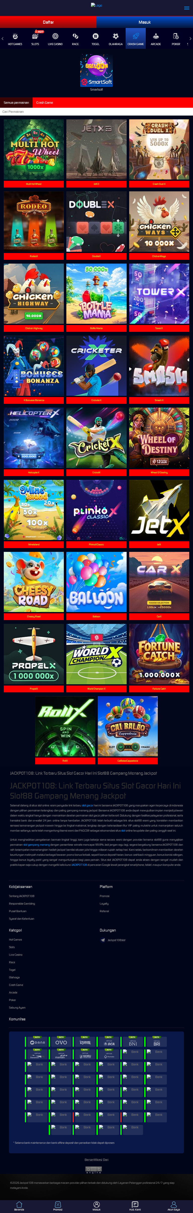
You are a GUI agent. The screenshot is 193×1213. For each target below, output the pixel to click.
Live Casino (55, 44)
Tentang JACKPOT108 (21, 896)
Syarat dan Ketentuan (21, 918)
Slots (35, 44)
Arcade (156, 44)
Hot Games (15, 44)
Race (75, 44)
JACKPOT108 (79, 865)
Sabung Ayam (17, 1007)
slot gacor (87, 805)
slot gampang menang (36, 844)
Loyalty (104, 903)
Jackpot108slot (116, 940)
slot (123, 830)
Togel (96, 44)
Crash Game (136, 44)
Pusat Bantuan (17, 911)
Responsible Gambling (22, 903)
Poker (176, 44)
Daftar (48, 22)
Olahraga (116, 44)
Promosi (104, 896)
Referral (104, 911)
